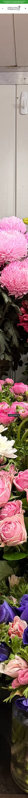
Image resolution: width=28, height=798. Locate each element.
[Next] (25, 404)
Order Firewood (13, 415)
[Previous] (3, 404)
